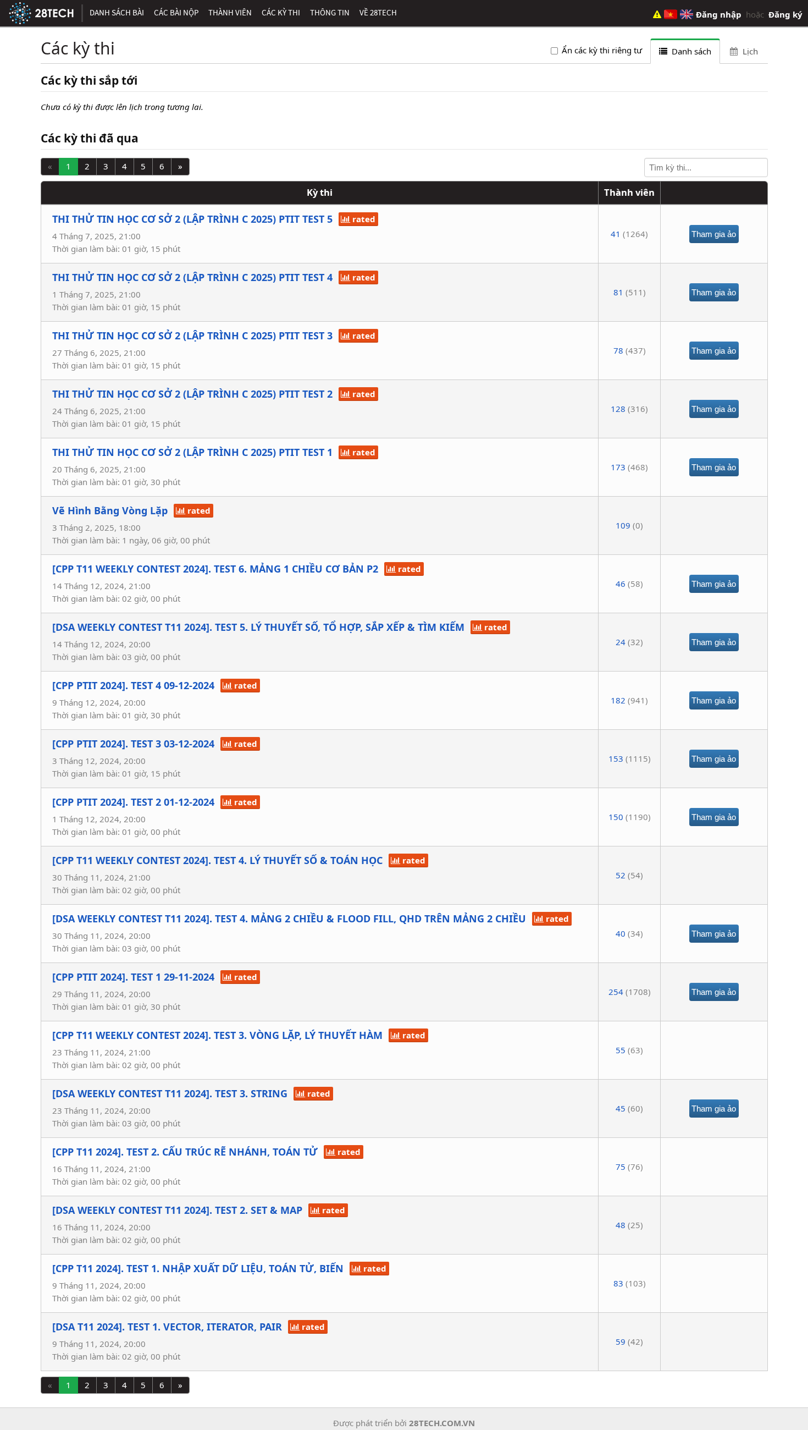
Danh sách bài (117, 12)
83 (618, 1283)
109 (623, 525)
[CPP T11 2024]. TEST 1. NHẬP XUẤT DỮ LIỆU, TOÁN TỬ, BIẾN (198, 1268)
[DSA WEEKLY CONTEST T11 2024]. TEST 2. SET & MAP (177, 1210)
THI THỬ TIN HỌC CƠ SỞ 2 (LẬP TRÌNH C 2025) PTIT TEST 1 (192, 452)
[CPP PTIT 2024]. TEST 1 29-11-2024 (133, 976)
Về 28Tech (378, 12)
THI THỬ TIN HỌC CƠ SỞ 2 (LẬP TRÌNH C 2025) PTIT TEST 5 (192, 219)
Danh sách (690, 51)
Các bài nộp (176, 12)
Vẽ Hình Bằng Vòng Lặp (110, 510)
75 (621, 1166)
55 (621, 1049)
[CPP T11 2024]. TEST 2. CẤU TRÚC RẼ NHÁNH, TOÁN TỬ (185, 1151)
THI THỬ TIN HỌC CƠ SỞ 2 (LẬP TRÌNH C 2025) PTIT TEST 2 (192, 393)
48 (621, 1224)
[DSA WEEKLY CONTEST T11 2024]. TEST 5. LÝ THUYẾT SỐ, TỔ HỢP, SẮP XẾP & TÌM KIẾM (258, 627)
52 (621, 875)
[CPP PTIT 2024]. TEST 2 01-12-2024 (133, 802)
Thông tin (330, 12)
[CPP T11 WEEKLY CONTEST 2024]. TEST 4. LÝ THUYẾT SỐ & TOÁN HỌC (217, 860)
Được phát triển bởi (404, 1422)
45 (621, 1108)
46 (621, 583)
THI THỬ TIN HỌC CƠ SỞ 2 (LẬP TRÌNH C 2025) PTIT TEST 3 (192, 335)
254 (615, 991)
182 (618, 700)
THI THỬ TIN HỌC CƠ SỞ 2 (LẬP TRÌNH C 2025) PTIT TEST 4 (192, 277)
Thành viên (230, 12)
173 (618, 466)
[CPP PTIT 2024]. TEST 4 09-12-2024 (133, 685)
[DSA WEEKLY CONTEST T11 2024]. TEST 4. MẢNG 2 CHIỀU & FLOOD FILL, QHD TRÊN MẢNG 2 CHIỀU (289, 918)
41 (616, 233)
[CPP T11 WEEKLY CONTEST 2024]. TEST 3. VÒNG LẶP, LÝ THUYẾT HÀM (217, 1035)
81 (618, 292)
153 (615, 758)
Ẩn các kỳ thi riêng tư (602, 50)
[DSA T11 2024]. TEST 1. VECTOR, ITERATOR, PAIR (167, 1326)
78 (618, 350)
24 (621, 641)
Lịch (749, 51)
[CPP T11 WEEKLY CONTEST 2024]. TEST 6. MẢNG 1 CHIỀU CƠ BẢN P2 (215, 568)
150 (615, 816)
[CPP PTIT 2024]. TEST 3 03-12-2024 (133, 743)
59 (621, 1341)
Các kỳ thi (281, 12)
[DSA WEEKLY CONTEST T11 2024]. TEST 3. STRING (169, 1093)
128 (618, 408)
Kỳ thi (320, 192)
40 (621, 933)
